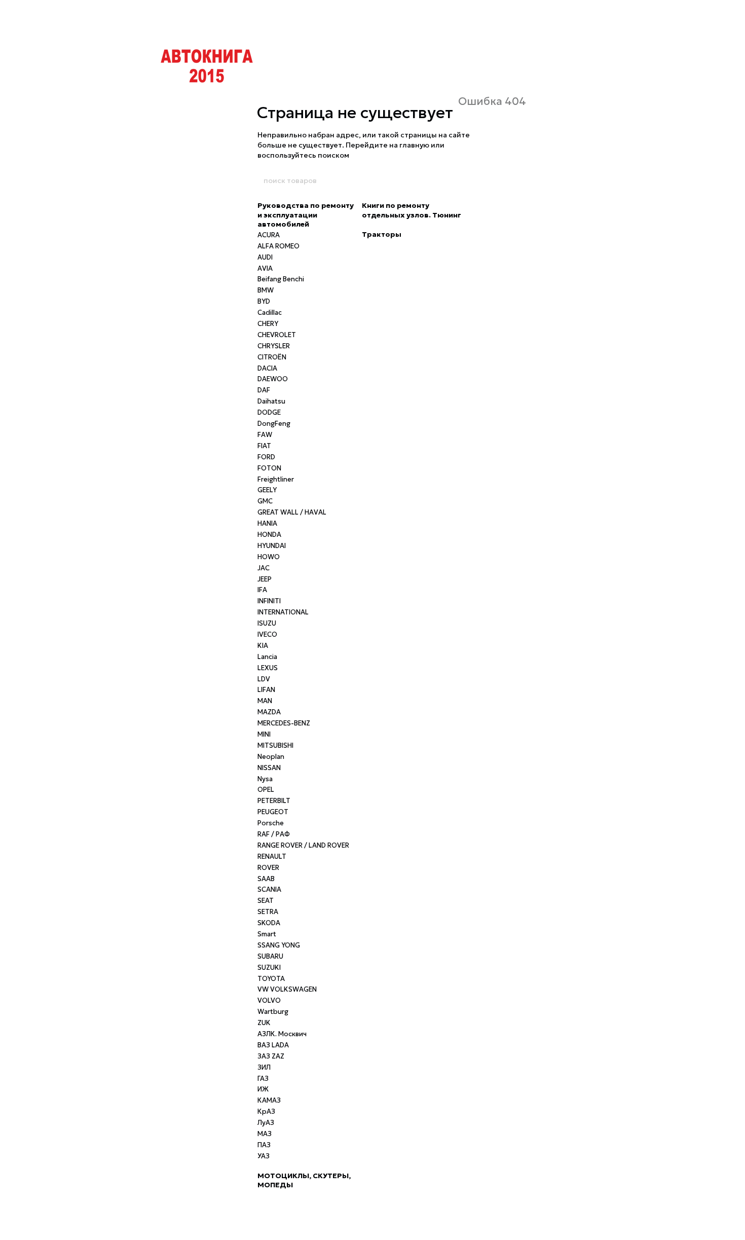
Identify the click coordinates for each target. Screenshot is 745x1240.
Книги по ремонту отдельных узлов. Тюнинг (411, 210)
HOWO (268, 557)
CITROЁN (271, 357)
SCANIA (269, 889)
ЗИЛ (264, 1067)
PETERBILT (273, 800)
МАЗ (264, 1133)
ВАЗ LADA (273, 1045)
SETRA (267, 911)
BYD (263, 301)
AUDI (265, 257)
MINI (264, 734)
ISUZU (266, 623)
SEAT (265, 900)
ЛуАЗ (265, 1122)
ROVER (268, 867)
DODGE (269, 412)
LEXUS (267, 668)
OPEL (265, 789)
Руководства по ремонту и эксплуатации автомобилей (305, 214)
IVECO (267, 634)
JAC (263, 568)
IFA (262, 590)
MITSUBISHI (275, 745)
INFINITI (269, 601)
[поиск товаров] (482, 180)
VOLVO (269, 1000)
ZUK (264, 1022)
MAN (264, 701)
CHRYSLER (273, 346)
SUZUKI (269, 967)
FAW (264, 434)
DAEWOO (272, 379)
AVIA (265, 268)
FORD (266, 457)
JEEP (264, 579)
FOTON (269, 468)
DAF (263, 390)
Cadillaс (269, 312)
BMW (265, 290)
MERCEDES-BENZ (283, 723)
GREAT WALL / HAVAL (291, 512)
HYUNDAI (271, 545)
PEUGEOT (272, 812)
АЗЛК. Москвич (282, 1034)
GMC (265, 501)
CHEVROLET (276, 335)
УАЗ (263, 1156)
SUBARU (270, 956)
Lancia (267, 656)
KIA (262, 645)
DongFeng (273, 423)
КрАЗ (266, 1111)
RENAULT (271, 856)
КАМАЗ (269, 1100)
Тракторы (381, 234)
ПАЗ (264, 1145)
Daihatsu (271, 401)
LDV (263, 679)
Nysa (265, 779)
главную (414, 145)
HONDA (269, 534)
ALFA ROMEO (278, 246)
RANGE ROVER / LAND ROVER (303, 845)
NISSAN (269, 767)
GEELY (267, 490)
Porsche (270, 823)
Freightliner (275, 479)
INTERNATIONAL (283, 612)
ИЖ (263, 1089)
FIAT (264, 446)
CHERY (267, 323)
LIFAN (266, 689)
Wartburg (272, 1011)
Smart (266, 934)
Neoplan (270, 756)
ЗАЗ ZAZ (270, 1056)
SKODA (268, 923)
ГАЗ (263, 1078)
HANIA (267, 523)
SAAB (266, 878)
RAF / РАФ (273, 834)
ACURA (268, 235)
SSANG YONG (278, 945)
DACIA (267, 368)
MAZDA (269, 712)
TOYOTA (271, 978)
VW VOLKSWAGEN (287, 989)
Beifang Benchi (280, 279)
